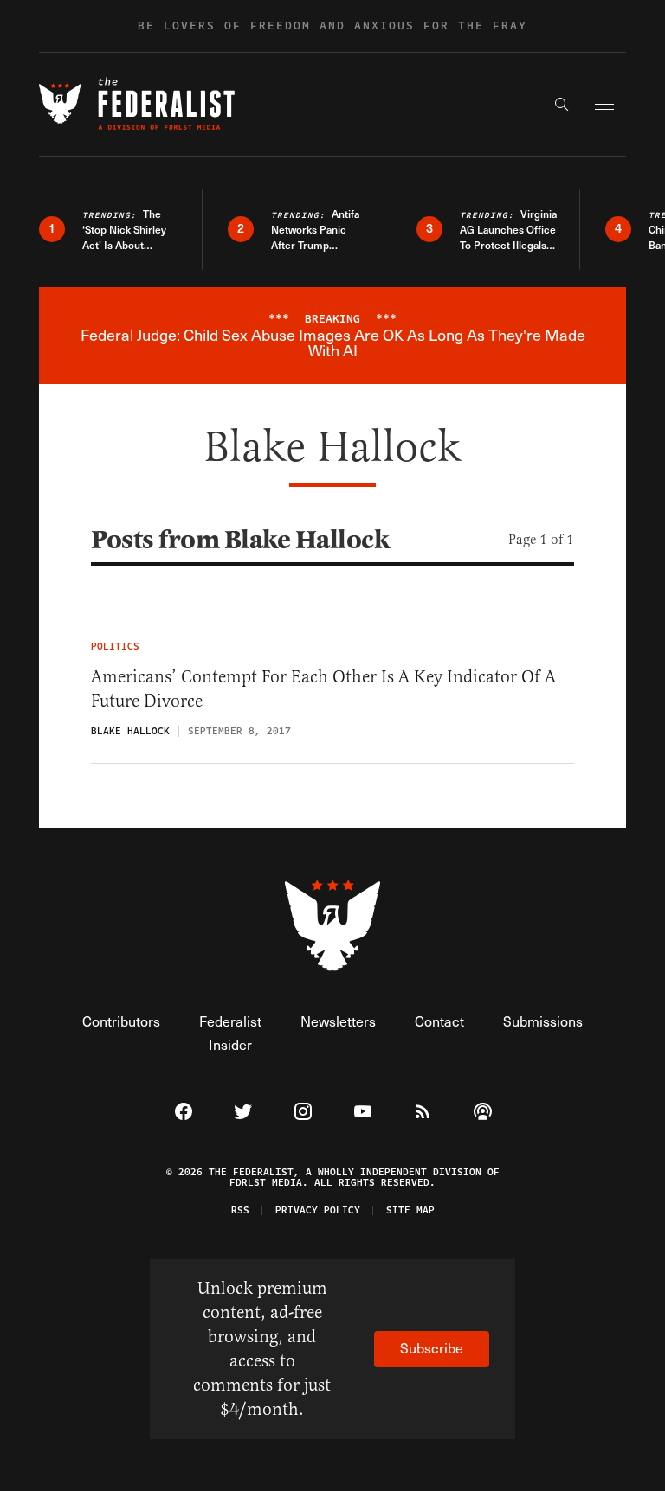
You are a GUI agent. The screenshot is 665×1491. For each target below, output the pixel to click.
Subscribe (431, 1348)
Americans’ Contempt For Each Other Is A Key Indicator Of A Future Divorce (323, 689)
